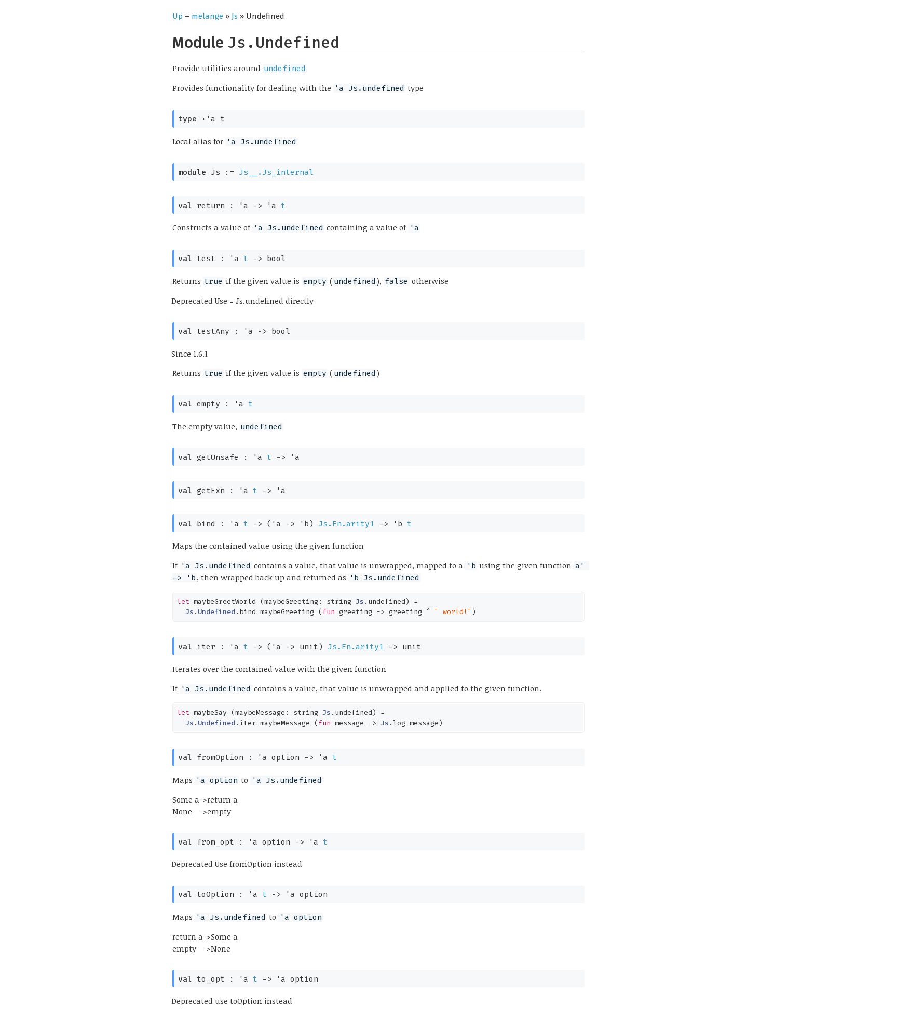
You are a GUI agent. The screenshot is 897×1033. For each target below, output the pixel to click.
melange (207, 16)
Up (177, 16)
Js (235, 16)
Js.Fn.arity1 (346, 523)
